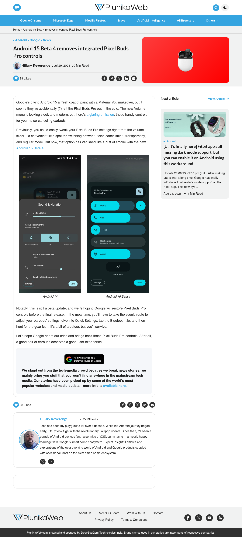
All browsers (185, 20)
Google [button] (35, 40)
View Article (216, 98)
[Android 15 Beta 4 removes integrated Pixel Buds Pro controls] (185, 59)
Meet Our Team (109, 513)
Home (16, 29)
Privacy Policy (104, 520)
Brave (121, 20)
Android (172, 141)
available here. (115, 385)
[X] (198, 517)
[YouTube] (209, 517)
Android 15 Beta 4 (29, 147)
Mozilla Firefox (95, 20)
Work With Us (136, 513)
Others (211, 20)
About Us (85, 513)
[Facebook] (187, 517)
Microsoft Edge (63, 20)
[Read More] (195, 124)
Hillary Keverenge (36, 65)
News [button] (47, 40)
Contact (158, 513)
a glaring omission (100, 114)
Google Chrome (30, 20)
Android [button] (21, 40)
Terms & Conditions (134, 520)
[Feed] (220, 517)
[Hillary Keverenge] (27, 440)
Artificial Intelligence (151, 20)
